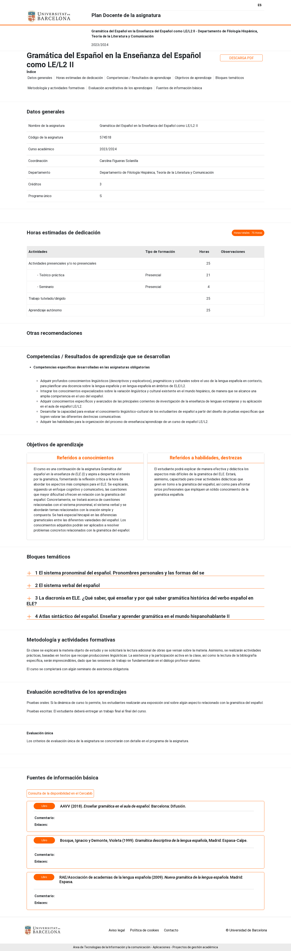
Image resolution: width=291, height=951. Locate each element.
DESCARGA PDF (241, 58)
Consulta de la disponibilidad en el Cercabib (60, 793)
